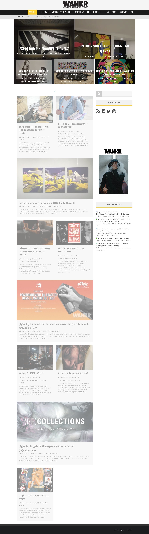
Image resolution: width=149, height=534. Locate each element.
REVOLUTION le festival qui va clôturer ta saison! (71, 250)
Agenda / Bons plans (61, 12)
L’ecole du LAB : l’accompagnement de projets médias (73, 125)
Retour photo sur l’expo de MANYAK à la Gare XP (47, 203)
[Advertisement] (114, 131)
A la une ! (45, 206)
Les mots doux (110, 12)
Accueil (32, 12)
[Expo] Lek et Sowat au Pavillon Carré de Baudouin (112, 214)
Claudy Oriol (23, 453)
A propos (123, 530)
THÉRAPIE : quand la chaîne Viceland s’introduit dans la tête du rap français (34, 251)
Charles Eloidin (24, 137)
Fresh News (44, 12)
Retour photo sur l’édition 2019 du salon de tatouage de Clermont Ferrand (33, 129)
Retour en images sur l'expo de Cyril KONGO (48, 17)
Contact (123, 12)
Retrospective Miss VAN (121, 238)
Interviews (79, 12)
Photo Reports (94, 12)
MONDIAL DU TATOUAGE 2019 (31, 373)
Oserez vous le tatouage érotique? (73, 373)
